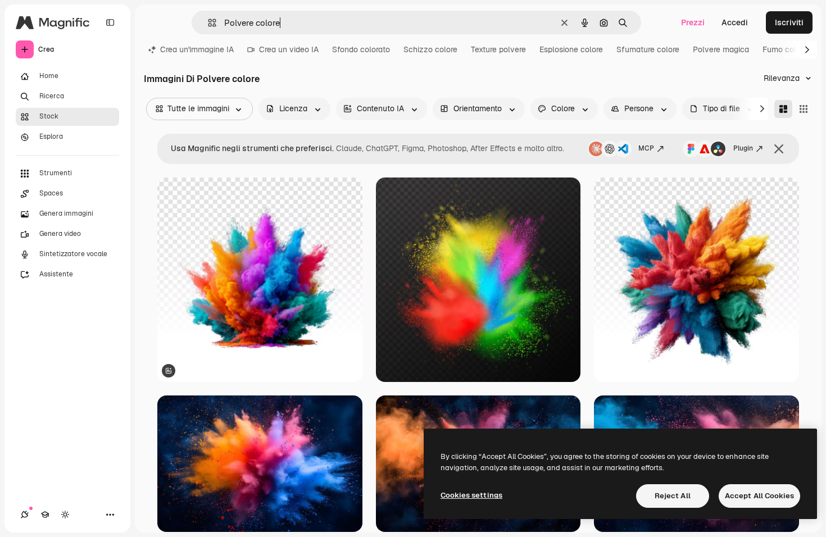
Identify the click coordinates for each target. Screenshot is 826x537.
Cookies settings (471, 495)
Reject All (673, 495)
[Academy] (45, 515)
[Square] (804, 109)
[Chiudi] (779, 149)
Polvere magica (721, 49)
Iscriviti (789, 22)
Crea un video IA (289, 49)
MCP (646, 148)
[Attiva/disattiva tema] (65, 515)
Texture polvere (498, 49)
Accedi (734, 22)
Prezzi (693, 22)
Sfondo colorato (361, 49)
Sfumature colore (647, 49)
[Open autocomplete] (207, 23)
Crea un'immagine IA (197, 49)
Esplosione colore (571, 49)
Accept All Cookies (759, 495)
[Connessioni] (25, 515)
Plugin (743, 148)
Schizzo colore (430, 49)
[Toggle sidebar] (110, 22)
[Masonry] (783, 109)
